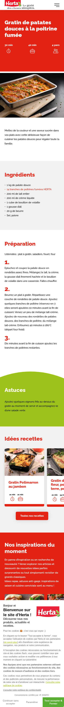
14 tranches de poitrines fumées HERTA (29, 189)
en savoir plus (10, 642)
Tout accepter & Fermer (53, 702)
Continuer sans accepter (11, 702)
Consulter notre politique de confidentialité (22, 690)
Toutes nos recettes (32, 515)
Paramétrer (32, 702)
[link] (24, 477)
